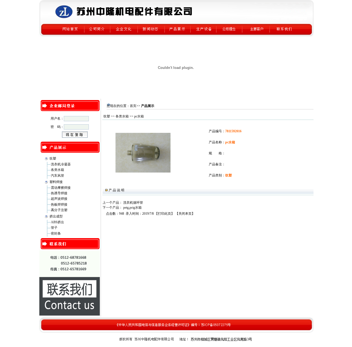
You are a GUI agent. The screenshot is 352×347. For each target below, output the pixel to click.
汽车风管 (57, 175)
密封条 (56, 233)
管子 (54, 228)
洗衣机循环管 (133, 203)
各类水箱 (57, 170)
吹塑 (53, 158)
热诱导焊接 (59, 193)
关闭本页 (185, 214)
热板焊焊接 (59, 204)
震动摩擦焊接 (61, 188)
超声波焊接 (59, 199)
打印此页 (164, 214)
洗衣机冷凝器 (61, 164)
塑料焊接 (56, 182)
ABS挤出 (57, 222)
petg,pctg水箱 (132, 207)
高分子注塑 (59, 210)
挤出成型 (56, 216)
